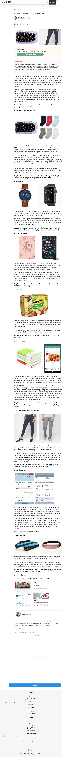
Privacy (29, 754)
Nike (39, 571)
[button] (27, 17)
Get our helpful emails (30, 54)
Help (31, 701)
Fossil (55, 228)
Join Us (52, 2)
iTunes (16, 407)
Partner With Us (31, 711)
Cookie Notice (31, 704)
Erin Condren (50, 284)
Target (47, 466)
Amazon (48, 178)
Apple (58, 230)
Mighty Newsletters (31, 728)
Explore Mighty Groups (31, 727)
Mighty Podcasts (31, 730)
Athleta (51, 464)
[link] (6, 2)
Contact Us (31, 725)
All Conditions (31, 719)
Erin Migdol (21, 17)
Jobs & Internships (31, 698)
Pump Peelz (50, 176)
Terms (33, 754)
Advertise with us (31, 713)
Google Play (54, 405)
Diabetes (17, 10)
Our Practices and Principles (31, 699)
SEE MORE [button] (34, 685)
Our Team (31, 696)
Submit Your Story (31, 710)
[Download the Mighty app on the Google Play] (22, 737)
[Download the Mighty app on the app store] (9, 737)
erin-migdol (18, 628)
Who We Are (31, 695)
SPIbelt (50, 569)
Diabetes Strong (23, 457)
